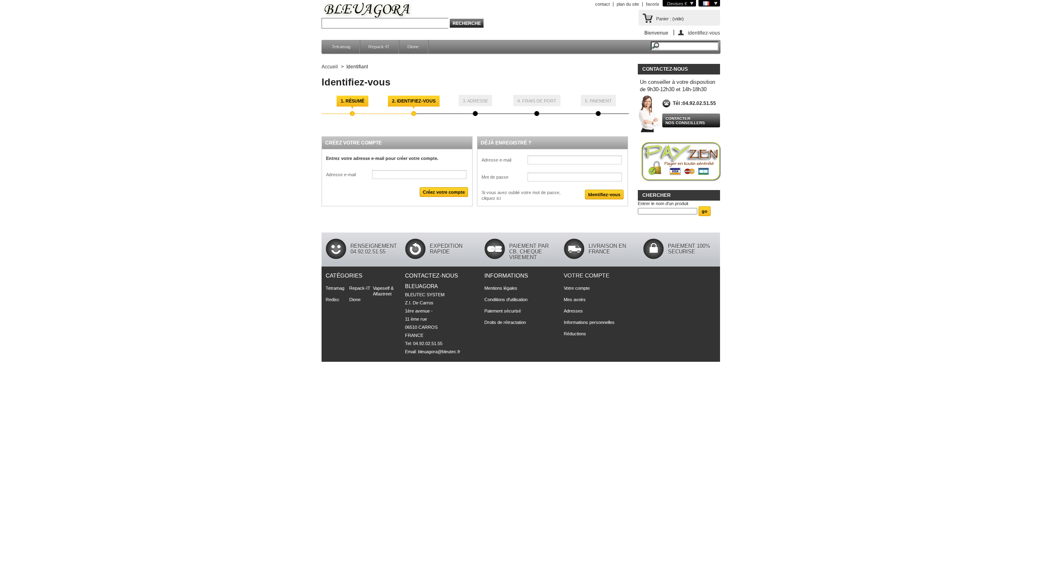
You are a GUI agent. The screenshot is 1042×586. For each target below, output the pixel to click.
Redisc (332, 299)
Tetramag (341, 46)
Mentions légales (500, 288)
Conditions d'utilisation (506, 299)
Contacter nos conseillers (685, 120)
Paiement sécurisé (502, 310)
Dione (413, 46)
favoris (652, 4)
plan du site (628, 4)
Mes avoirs (575, 299)
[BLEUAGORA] (367, 11)
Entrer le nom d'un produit (663, 203)
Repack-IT (379, 46)
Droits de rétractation (505, 322)
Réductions (575, 333)
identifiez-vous (704, 32)
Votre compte (586, 275)
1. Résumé (352, 100)
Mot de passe (495, 177)
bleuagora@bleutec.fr (439, 351)
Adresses (573, 310)
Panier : (663, 18)
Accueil (330, 67)
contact (602, 4)
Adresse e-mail (341, 174)
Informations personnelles (589, 322)
